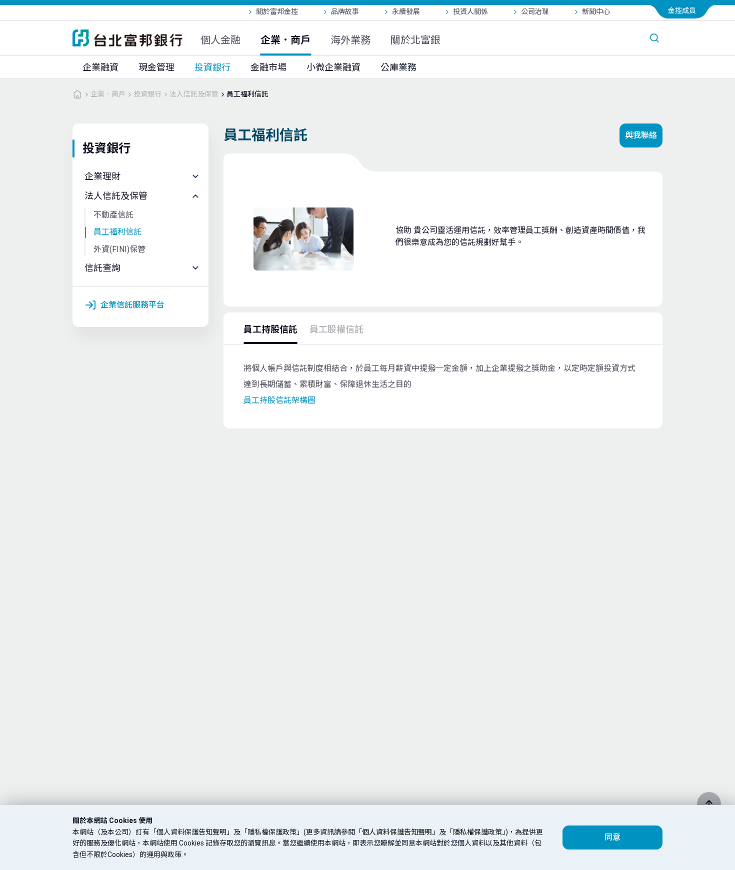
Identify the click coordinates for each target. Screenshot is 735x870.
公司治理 (535, 11)
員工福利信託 (247, 94)
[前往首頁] (77, 94)
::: (4, 6)
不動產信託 (114, 215)
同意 (612, 837)
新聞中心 (596, 11)
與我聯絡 (641, 135)
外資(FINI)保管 (120, 249)
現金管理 (156, 67)
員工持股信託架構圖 (280, 400)
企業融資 (100, 67)
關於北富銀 (415, 40)
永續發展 (406, 11)
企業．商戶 (285, 40)
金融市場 (268, 67)
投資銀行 (212, 67)
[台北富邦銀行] (127, 38)
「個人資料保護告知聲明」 (397, 832)
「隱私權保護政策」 (476, 832)
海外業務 (350, 40)
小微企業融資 (333, 67)
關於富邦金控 (277, 11)
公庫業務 (398, 67)
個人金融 (220, 40)
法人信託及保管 (194, 94)
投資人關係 (470, 11)
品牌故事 (345, 11)
